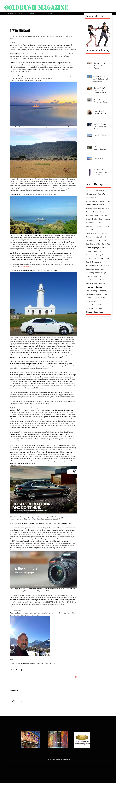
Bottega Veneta (104, 219)
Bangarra (105, 208)
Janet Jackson (105, 280)
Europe (88, 248)
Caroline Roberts (92, 226)
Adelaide (89, 194)
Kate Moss (89, 298)
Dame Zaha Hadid (99, 237)
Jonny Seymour (97, 287)
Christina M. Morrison (93, 233)
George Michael (102, 255)
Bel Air (102, 212)
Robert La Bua (15, 663)
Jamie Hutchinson (92, 280)
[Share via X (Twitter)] (17, 670)
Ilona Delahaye (100, 273)
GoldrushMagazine (92, 265)
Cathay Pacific (104, 226)
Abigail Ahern (100, 190)
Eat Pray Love (101, 240)
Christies (94, 230)
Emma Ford (106, 244)
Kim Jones (89, 308)
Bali (99, 208)
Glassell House (103, 258)
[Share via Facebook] (11, 670)
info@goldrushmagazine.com (87, 778)
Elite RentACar (95, 244)
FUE (95, 251)
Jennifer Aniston (91, 283)
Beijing (95, 212)
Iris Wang (89, 276)
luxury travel (25, 663)
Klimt (96, 308)
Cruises (32, 663)
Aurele (101, 205)
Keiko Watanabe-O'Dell (94, 305)
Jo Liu (88, 287)
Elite (87, 244)
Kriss (101, 308)
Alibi (95, 194)
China (88, 230)
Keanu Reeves (91, 301)
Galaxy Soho (90, 255)
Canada (100, 223)
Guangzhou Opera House (95, 269)
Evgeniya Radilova (99, 248)
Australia (89, 208)
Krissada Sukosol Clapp (94, 312)
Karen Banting (101, 294)
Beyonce (104, 215)
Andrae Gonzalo (91, 197)
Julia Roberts (90, 294)
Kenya (46, 663)
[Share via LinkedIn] (22, 670)
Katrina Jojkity (100, 298)
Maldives (40, 663)
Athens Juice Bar (92, 205)
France (101, 251)
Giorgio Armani (91, 258)
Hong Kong (90, 273)
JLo (99, 276)
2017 (87, 190)
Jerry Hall (102, 283)
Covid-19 (53, 663)
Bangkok (89, 212)
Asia (108, 201)
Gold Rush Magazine (93, 262)
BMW (95, 208)
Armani (102, 201)
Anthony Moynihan (92, 201)
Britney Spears (91, 223)
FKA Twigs (89, 251)
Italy (95, 276)
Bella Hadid (90, 215)
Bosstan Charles (91, 219)
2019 (92, 190)
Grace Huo (105, 265)
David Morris (90, 240)
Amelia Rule (102, 194)
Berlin (97, 215)
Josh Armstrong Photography (96, 291)
